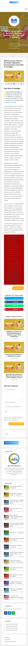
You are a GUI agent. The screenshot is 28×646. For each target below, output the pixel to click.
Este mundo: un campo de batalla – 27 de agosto (16, 494)
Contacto (7, 637)
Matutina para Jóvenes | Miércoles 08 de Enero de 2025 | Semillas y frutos (14, 376)
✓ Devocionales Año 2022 (11, 624)
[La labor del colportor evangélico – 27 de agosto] (6, 562)
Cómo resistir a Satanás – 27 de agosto (16, 546)
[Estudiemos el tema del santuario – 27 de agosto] (6, 583)
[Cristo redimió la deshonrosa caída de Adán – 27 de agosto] (6, 517)
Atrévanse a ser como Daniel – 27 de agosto (17, 539)
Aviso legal (7, 639)
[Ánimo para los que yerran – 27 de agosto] (6, 569)
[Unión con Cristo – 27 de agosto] (6, 509)
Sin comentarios (15, 46)
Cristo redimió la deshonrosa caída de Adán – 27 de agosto (16, 517)
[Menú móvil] (26, 9)
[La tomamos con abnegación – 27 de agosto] (6, 597)
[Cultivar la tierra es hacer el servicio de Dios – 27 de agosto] (6, 554)
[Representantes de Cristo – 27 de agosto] (6, 576)
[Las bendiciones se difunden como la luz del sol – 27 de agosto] (6, 502)
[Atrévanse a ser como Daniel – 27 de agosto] (6, 540)
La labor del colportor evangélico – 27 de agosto (16, 561)
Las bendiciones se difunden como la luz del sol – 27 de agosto (17, 502)
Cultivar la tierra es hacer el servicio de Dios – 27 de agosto (17, 554)
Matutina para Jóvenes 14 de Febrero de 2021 (14, 355)
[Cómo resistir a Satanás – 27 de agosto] (6, 547)
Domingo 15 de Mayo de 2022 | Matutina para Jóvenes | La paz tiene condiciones (14, 334)
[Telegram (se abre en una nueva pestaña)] (15, 4)
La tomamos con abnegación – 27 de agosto (16, 596)
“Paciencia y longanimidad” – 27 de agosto (16, 589)
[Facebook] (5, 613)
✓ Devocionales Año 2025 (11, 630)
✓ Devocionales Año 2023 (11, 626)
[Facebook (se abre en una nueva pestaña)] (13, 4)
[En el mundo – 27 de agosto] (6, 532)
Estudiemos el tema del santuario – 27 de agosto (16, 582)
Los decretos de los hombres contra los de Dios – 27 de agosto (17, 525)
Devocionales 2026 (14, 2)
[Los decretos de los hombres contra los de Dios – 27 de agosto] (6, 525)
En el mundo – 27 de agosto (16, 532)
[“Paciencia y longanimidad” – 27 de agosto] (6, 590)
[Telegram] (9, 613)
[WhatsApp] (13, 613)
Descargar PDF (18, 288)
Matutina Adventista (13, 27)
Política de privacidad (10, 641)
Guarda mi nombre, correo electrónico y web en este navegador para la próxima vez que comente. (13, 419)
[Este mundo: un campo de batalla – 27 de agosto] (6, 494)
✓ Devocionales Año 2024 (11, 628)
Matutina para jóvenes (15, 45)
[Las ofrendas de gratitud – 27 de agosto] (6, 487)
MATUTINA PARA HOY (11, 443)
